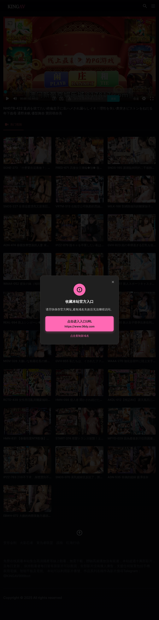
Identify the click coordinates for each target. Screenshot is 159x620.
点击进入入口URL (79, 323)
